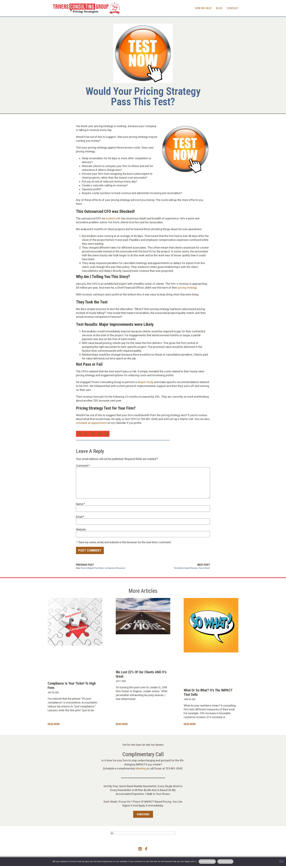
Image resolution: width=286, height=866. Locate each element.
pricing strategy (187, 287)
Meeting (141, 768)
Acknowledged (207, 861)
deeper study (145, 382)
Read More (54, 723)
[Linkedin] (140, 849)
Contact (232, 8)
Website (81, 529)
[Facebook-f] (146, 849)
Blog (219, 8)
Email (80, 517)
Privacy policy (225, 861)
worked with (113, 218)
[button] (79, 434)
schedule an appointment (91, 422)
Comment (83, 465)
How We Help (203, 8)
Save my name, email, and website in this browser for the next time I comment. (125, 542)
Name (80, 504)
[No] (281, 861)
